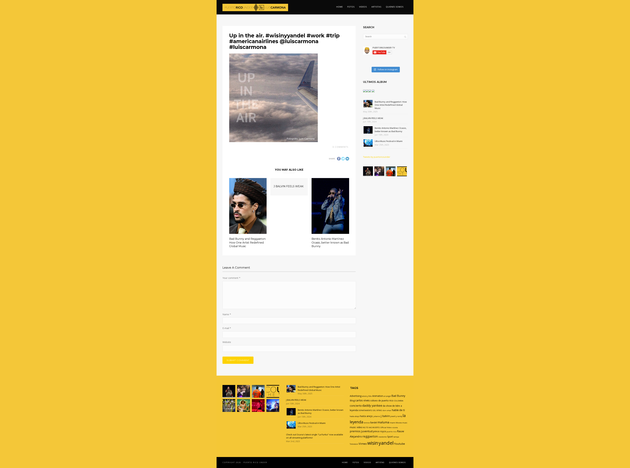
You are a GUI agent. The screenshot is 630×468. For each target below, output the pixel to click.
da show (387, 405)
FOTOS (351, 6)
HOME (339, 6)
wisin (372, 443)
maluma (383, 422)
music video (356, 427)
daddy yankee (372, 405)
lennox (367, 423)
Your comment (231, 277)
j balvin (385, 416)
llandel (373, 422)
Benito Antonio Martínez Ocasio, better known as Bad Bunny (330, 242)
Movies (399, 423)
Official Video (386, 427)
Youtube (399, 444)
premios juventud (361, 431)
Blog (352, 400)
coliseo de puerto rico (381, 400)
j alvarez (376, 416)
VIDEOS (363, 6)
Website (226, 342)
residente (382, 437)
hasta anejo (366, 416)
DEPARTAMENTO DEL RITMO (370, 410)
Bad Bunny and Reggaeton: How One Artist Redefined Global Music (247, 242)
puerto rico (392, 431)
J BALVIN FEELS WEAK (289, 186)
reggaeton (370, 436)
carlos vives (362, 400)
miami (392, 423)
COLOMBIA (398, 401)
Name (226, 314)
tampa (396, 437)
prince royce (379, 431)
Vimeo (363, 444)
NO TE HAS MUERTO (371, 427)
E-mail (226, 328)
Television (354, 444)
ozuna (395, 427)
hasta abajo (354, 416)
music (404, 423)
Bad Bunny (398, 396)
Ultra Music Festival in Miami (388, 141)
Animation (377, 395)
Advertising (355, 395)
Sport (390, 436)
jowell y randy (396, 416)
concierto (356, 405)
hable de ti (398, 410)
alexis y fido (367, 396)
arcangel (387, 396)
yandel (386, 443)
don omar (387, 410)
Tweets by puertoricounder (376, 156)
